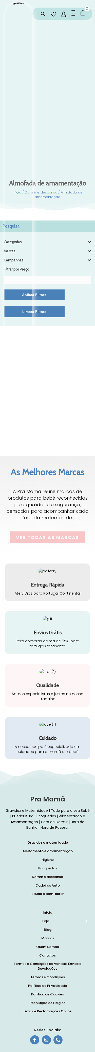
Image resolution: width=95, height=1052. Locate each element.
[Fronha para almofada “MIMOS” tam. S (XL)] (25, 405)
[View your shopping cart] (83, 12)
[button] (43, 14)
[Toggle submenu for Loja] (86, 921)
